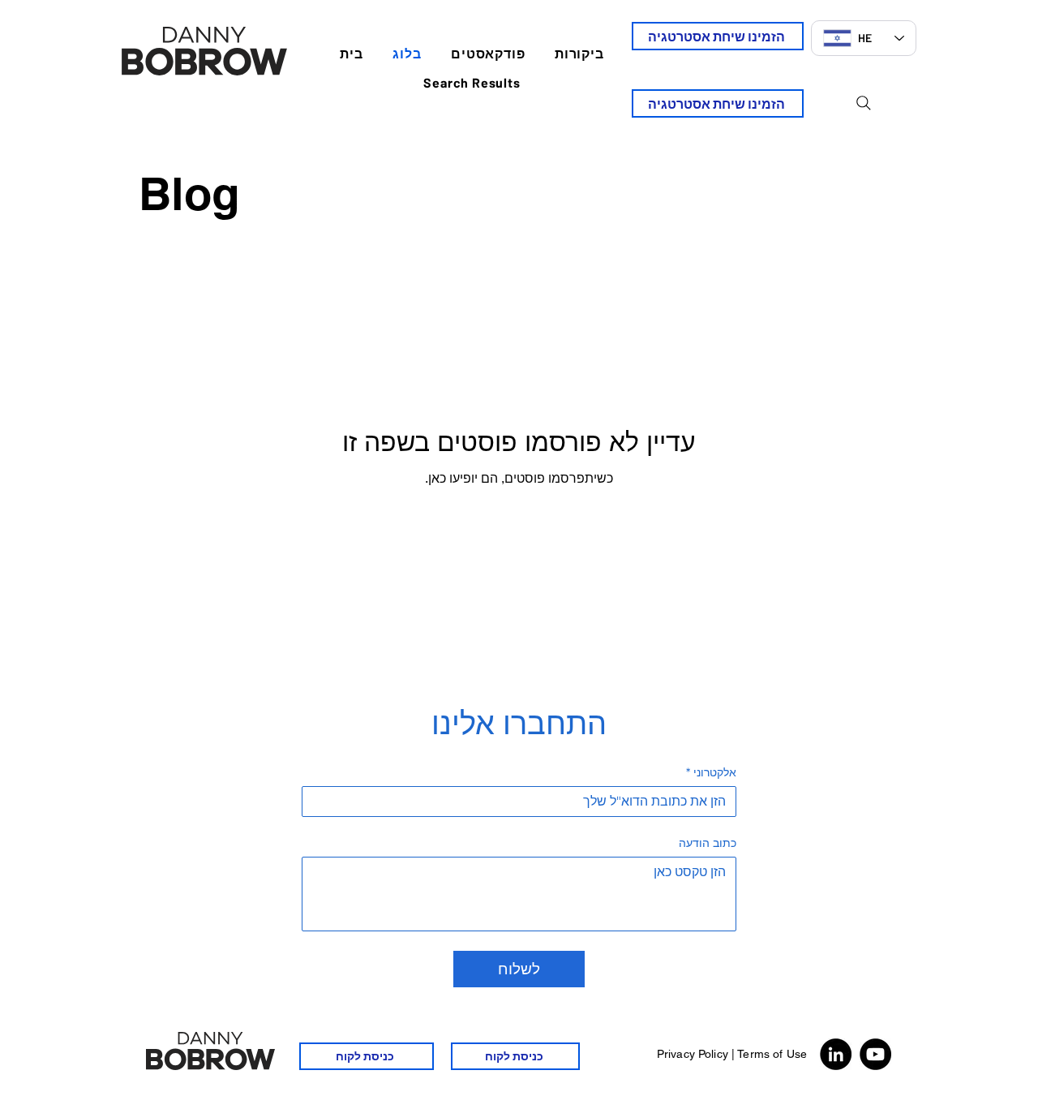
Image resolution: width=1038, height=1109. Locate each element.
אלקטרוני (711, 773)
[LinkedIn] (835, 1054)
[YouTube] (875, 1054)
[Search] (864, 103)
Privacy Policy (692, 1053)
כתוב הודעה (707, 843)
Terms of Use (772, 1053)
